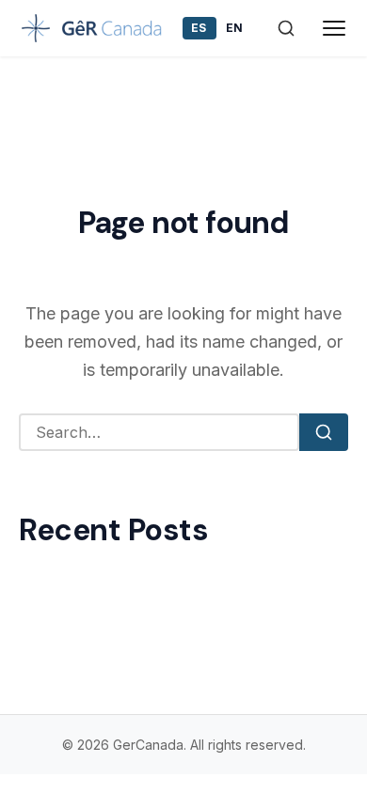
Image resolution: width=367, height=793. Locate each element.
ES (199, 28)
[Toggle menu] (334, 28)
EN (235, 28)
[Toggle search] (286, 28)
